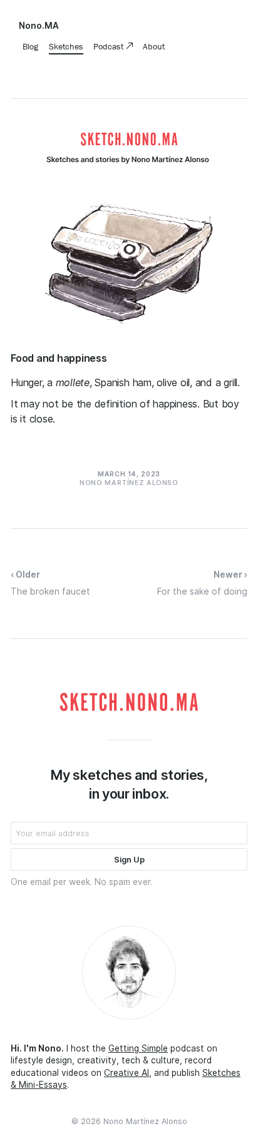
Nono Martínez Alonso (145, 1121)
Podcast (109, 46)
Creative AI (126, 1073)
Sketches (66, 46)
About (154, 46)
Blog (30, 46)
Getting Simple (138, 1048)
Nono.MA (39, 26)
